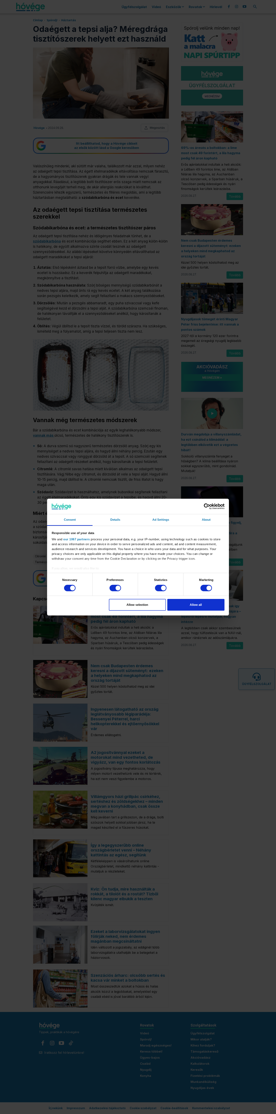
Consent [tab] (70, 519)
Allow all (196, 604)
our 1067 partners (76, 539)
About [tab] (206, 519)
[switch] (115, 588)
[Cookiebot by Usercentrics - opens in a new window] (206, 506)
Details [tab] (115, 519)
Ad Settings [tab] (160, 519)
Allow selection (137, 604)
